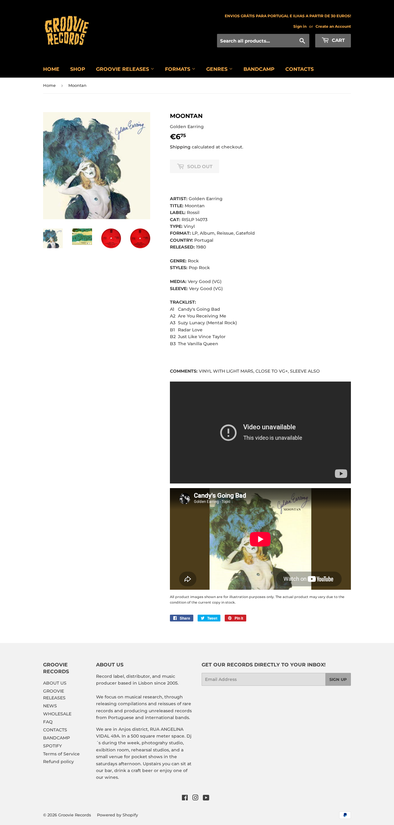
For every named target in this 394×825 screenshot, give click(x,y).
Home (49, 85)
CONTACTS (299, 69)
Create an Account (333, 26)
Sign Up (338, 679)
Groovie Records (74, 814)
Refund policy (58, 761)
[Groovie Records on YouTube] (206, 798)
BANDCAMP (259, 69)
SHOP (77, 69)
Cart (338, 40)
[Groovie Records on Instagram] (195, 798)
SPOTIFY (52, 746)
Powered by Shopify (117, 814)
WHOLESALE (57, 714)
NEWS (50, 706)
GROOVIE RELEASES (123, 69)
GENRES (217, 69)
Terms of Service (61, 754)
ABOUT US (54, 683)
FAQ (48, 722)
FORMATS (178, 69)
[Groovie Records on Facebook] (185, 798)
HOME (51, 69)
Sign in (300, 26)
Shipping (180, 147)
